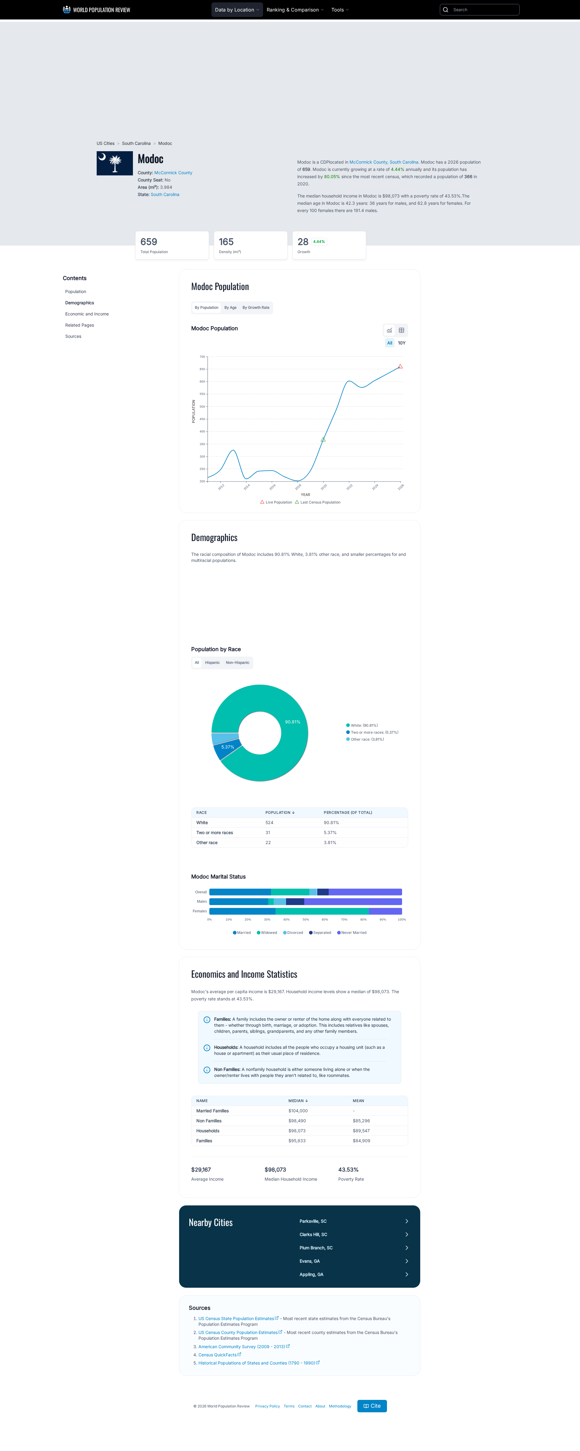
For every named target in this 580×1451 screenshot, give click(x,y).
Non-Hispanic (238, 662)
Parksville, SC (313, 1221)
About (320, 1406)
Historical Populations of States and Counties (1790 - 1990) (256, 1362)
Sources (73, 336)
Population (75, 291)
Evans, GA (310, 1261)
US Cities (105, 143)
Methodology (340, 1406)
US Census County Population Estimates (238, 1332)
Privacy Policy (267, 1406)
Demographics (79, 302)
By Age (230, 307)
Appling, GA (312, 1274)
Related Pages (79, 325)
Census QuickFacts (217, 1354)
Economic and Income (87, 313)
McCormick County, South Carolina (384, 162)
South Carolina (136, 143)
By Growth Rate (256, 307)
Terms (289, 1406)
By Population (206, 307)
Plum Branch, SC (316, 1247)
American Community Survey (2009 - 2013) (241, 1346)
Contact (305, 1406)
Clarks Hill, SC (313, 1234)
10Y (402, 342)
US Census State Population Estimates (236, 1318)
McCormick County (173, 172)
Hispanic (212, 662)
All (389, 342)
